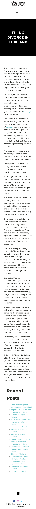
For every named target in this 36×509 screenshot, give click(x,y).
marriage (27, 111)
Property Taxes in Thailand (21, 410)
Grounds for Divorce (18, 471)
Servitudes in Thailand (19, 412)
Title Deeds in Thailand (19, 456)
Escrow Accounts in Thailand (21, 427)
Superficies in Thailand (19, 464)
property (10, 127)
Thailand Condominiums (20, 447)
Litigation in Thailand (18, 454)
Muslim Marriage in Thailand (21, 419)
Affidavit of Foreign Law (19, 405)
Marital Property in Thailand (21, 407)
